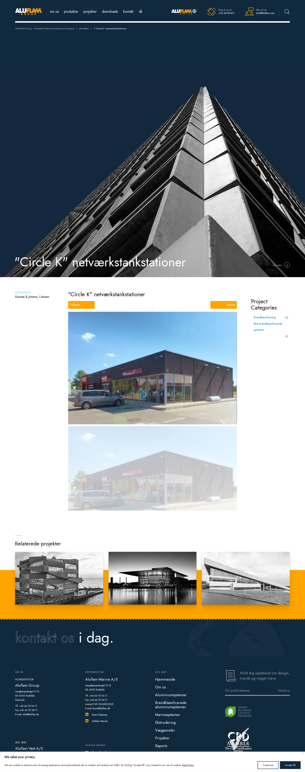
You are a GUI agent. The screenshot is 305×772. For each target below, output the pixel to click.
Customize (268, 765)
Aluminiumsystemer (171, 695)
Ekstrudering (165, 722)
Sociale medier (95, 745)
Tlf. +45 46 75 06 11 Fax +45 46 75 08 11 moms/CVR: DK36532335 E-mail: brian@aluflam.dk (99, 702)
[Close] (302, 753)
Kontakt (128, 11)
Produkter (71, 11)
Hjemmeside (165, 679)
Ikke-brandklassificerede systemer (268, 327)
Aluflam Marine (99, 721)
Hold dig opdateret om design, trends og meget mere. (265, 675)
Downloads (110, 11)
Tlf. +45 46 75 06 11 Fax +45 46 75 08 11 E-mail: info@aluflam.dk (27, 710)
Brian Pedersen (99, 715)
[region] (152, 762)
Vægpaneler (165, 730)
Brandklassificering (265, 317)
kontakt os (44, 637)
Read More (188, 765)
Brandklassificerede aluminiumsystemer (170, 705)
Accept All (290, 765)
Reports (161, 745)
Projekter (90, 11)
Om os (54, 11)
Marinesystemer (167, 714)
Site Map (160, 672)
